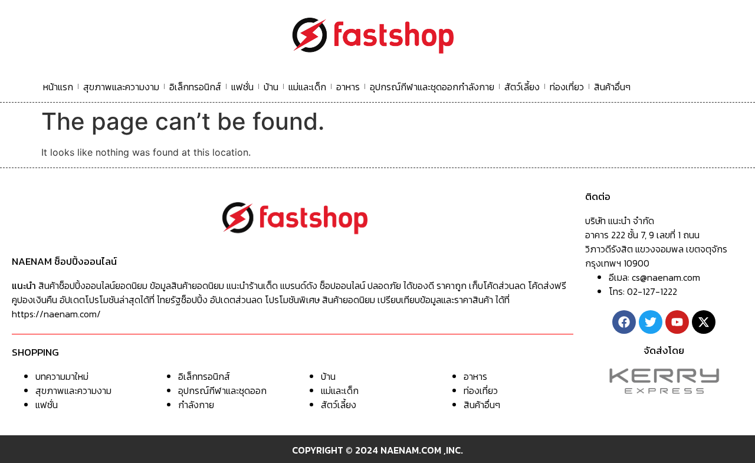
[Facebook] (624, 322)
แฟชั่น (242, 87)
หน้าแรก (58, 87)
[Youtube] (677, 322)
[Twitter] (650, 322)
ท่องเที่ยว (567, 87)
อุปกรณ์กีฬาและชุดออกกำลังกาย (432, 87)
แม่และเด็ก (307, 87)
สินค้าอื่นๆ (612, 87)
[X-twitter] (703, 322)
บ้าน (271, 87)
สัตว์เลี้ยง (522, 87)
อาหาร (348, 87)
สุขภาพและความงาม (121, 87)
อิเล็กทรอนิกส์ (195, 87)
